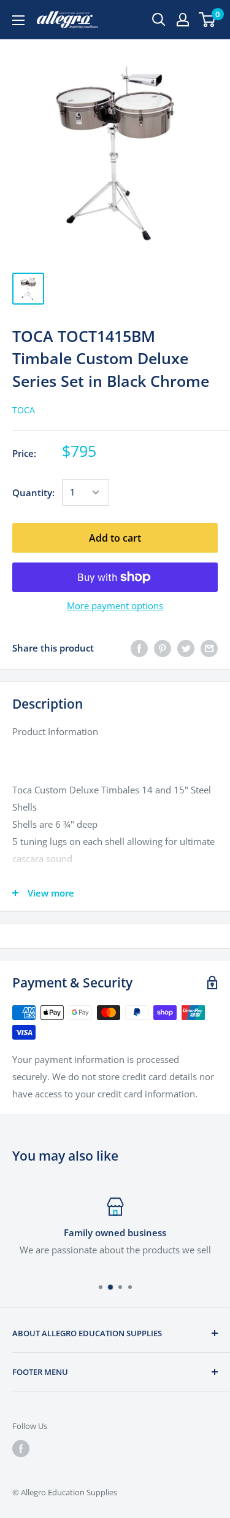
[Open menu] (18, 20)
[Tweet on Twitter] (185, 648)
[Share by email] (209, 648)
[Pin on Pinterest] (162, 648)
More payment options (115, 605)
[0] (207, 19)
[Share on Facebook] (139, 648)
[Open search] (159, 19)
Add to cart (115, 538)
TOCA (23, 410)
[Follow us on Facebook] (20, 1448)
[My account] (183, 19)
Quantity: (33, 492)
